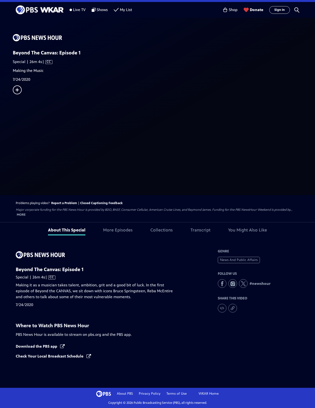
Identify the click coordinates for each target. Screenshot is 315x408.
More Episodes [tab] (118, 230)
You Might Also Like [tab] (247, 230)
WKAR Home (209, 394)
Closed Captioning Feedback (101, 203)
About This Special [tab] (66, 230)
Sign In (279, 10)
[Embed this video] (222, 308)
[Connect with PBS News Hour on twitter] (243, 283)
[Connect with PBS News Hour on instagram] (232, 283)
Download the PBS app (37, 346)
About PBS (125, 394)
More (21, 215)
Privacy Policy (149, 394)
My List (126, 9)
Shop (233, 9)
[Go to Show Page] (164, 38)
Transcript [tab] (200, 230)
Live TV (79, 9)
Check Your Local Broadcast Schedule (50, 356)
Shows (102, 9)
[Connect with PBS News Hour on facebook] (222, 283)
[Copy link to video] (232, 308)
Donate (256, 9)
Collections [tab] (161, 230)
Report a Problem (64, 203)
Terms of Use (176, 394)
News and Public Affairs (239, 260)
